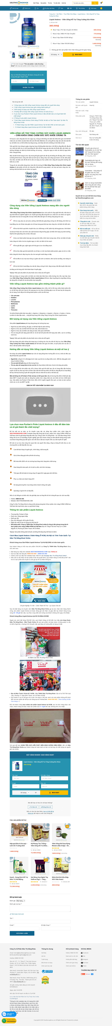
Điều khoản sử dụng (46, 962)
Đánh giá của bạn (16, 904)
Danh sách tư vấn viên (72, 956)
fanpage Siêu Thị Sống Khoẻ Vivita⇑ (55, 555)
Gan (62, 8)
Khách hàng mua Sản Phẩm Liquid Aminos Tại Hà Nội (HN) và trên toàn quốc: (40, 125)
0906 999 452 (52, 699)
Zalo (83, 956)
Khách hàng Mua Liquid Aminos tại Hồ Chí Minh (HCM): (33, 127)
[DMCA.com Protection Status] (45, 980)
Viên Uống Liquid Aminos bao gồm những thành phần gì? (32, 107)
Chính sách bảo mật (46, 966)
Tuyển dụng (44, 959)
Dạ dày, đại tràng (49, 8)
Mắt (71, 8)
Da (37, 8)
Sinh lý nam (15, 8)
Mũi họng (93, 8)
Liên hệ (64, 3)
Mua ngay (78, 54)
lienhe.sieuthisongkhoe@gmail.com (20, 955)
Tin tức (50, 3)
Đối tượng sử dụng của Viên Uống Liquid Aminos (29, 109)
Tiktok (84, 966)
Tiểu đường (81, 8)
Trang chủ (52, 14)
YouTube (85, 962)
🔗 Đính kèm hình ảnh (17, 914)
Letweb (76, 1020)
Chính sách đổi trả (71, 966)
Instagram (85, 959)
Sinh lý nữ (27, 8)
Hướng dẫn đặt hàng (71, 959)
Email (12, 925)
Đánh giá (12, 901)
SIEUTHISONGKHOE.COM (24, 501)
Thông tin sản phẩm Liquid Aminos (25, 118)
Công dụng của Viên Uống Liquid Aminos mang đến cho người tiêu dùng (37, 105)
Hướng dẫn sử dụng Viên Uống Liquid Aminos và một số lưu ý (33, 111)
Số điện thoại (45, 925)
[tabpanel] (28, 31)
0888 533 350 (31, 553)
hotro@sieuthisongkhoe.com (23, 953)
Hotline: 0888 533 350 (72, 953)
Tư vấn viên (57, 3)
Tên (11, 918)
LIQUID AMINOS (63, 133)
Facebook (85, 953)
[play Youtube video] (40, 405)
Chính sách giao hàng (72, 962)
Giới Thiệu (36, 3)
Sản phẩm (43, 3)
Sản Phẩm (59, 14)
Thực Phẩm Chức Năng (70, 14)
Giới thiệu (43, 953)
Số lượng (54, 54)
